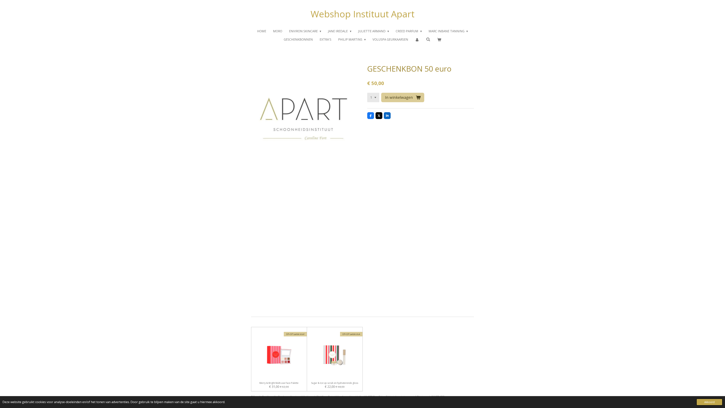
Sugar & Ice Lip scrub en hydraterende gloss (334, 383)
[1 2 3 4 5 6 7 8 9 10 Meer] (373, 97)
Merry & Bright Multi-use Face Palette (278, 383)
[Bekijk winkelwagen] (439, 39)
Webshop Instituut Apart (362, 14)
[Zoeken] (428, 39)
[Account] (417, 39)
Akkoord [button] (709, 402)
